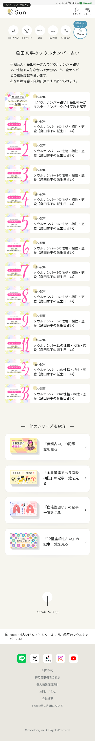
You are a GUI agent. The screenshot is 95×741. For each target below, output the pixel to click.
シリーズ (47, 634)
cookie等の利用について (47, 706)
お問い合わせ (47, 691)
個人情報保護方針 (47, 684)
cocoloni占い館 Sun (23, 634)
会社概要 (47, 698)
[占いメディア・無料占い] (16, 13)
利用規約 (47, 670)
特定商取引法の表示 (47, 677)
